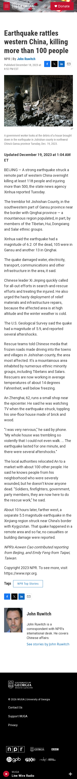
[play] (6, 774)
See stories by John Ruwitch (48, 644)
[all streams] (71, 774)
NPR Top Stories (28, 583)
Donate (64, 6)
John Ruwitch (26, 59)
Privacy (13, 725)
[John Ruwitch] (13, 620)
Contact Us (15, 707)
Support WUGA (18, 716)
